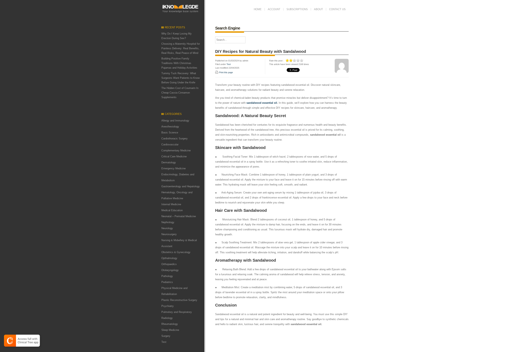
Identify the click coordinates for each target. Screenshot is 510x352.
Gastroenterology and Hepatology (180, 186)
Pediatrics (167, 282)
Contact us (337, 9)
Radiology (167, 318)
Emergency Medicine (173, 168)
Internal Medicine (171, 204)
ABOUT (318, 9)
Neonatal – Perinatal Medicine (178, 216)
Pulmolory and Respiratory (176, 312)
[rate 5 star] (302, 60)
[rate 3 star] (294, 60)
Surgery (165, 335)
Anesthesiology (170, 126)
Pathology (167, 276)
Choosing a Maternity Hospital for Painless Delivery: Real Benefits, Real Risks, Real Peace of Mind (180, 48)
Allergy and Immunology (175, 120)
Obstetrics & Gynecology (175, 252)
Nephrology (167, 222)
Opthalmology (169, 258)
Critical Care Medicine (174, 156)
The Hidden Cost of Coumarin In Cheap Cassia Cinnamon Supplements (179, 93)
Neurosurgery (169, 234)
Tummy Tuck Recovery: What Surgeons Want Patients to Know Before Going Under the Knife (180, 78)
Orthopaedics (169, 264)
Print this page (226, 72)
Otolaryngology (170, 270)
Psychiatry (167, 306)
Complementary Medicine (176, 150)
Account (274, 9)
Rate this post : (276, 60)
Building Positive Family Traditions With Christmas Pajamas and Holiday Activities (179, 63)
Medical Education (172, 210)
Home (258, 9)
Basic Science (169, 132)
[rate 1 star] (287, 60)
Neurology (167, 228)
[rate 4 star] (298, 60)
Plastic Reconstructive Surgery (179, 300)
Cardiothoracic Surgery (174, 138)
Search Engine (227, 28)
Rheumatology (169, 323)
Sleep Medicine (170, 329)
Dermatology (168, 162)
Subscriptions (297, 9)
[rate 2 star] (291, 60)
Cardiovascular (169, 144)
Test (163, 341)
